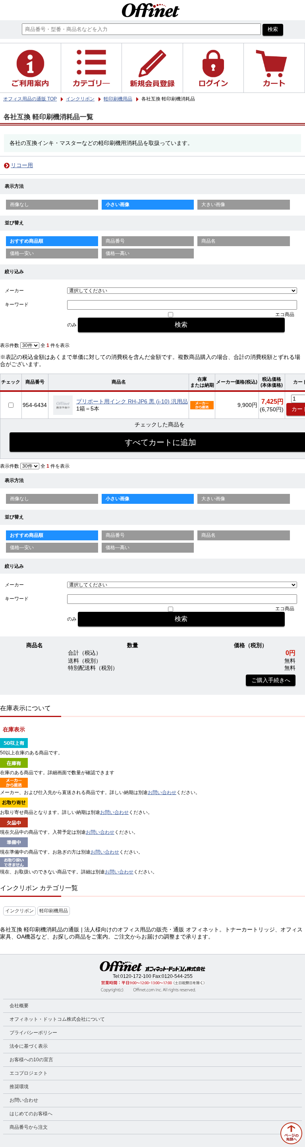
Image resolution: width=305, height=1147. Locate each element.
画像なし (19, 204)
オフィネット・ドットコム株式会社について (57, 1019)
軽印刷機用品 (53, 910)
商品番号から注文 (29, 1127)
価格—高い (117, 253)
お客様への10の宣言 (31, 1059)
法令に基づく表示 (29, 1046)
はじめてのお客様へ (31, 1113)
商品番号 (115, 241)
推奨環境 (19, 1086)
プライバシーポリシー (33, 1032)
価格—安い (22, 253)
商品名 (208, 241)
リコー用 (22, 165)
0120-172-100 (135, 976)
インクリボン (19, 910)
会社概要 (19, 1005)
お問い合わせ (162, 792)
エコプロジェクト (29, 1073)
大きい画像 (213, 204)
